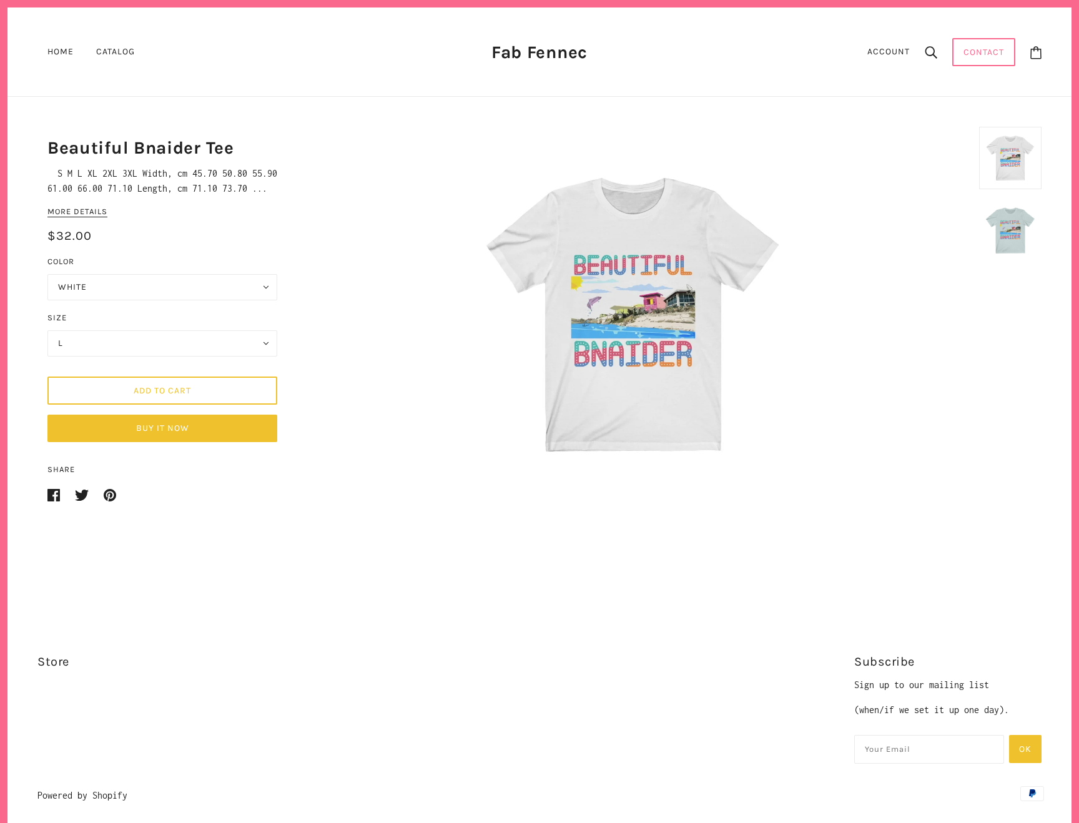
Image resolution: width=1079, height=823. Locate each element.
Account (888, 51)
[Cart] (1036, 52)
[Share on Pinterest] (110, 494)
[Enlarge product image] (633, 314)
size (57, 317)
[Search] (931, 51)
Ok (1025, 749)
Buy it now (162, 428)
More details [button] (77, 211)
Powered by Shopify (82, 795)
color (60, 261)
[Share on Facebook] (56, 494)
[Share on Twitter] (84, 494)
